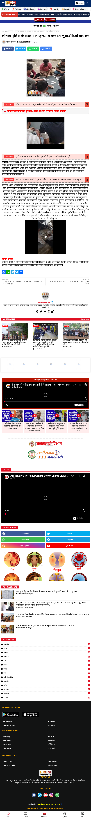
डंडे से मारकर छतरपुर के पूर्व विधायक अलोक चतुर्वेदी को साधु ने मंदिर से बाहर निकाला (45, 626)
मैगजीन (51, 737)
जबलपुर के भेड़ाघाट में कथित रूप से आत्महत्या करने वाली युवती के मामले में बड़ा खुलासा (46, 591)
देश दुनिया (7, 748)
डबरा (46, 665)
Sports (67, 9)
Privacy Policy (10, 765)
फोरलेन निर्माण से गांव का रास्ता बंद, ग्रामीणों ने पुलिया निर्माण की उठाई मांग (78, 427)
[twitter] (41, 311)
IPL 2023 (7, 740)
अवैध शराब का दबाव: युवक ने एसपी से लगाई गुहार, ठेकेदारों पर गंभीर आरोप (46, 104)
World (6, 9)
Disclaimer (52, 765)
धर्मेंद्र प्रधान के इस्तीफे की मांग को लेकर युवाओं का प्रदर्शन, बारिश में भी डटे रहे (76, 342)
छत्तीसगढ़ (47, 657)
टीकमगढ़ (46, 661)
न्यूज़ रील (65, 816)
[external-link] (52, 311)
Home (4, 31)
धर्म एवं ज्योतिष (46, 677)
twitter (69, 533)
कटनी (46, 648)
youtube (69, 546)
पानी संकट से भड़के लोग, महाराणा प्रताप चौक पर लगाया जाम (12, 425)
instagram (24, 546)
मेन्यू (82, 816)
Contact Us (52, 761)
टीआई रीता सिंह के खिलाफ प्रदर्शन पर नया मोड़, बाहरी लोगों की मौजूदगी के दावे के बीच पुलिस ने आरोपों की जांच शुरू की (45, 343)
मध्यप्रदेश (47, 681)
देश (47, 673)
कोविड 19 (51, 744)
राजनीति (46, 689)
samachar (52, 725)
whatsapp (25, 540)
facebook (25, 533)
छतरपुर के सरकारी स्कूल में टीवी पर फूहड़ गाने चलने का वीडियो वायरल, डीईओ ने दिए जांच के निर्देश (14, 342)
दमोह (46, 669)
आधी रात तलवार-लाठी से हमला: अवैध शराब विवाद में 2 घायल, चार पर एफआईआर (48, 179)
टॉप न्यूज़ (7, 737)
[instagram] (49, 311)
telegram (69, 540)
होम (8, 816)
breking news (9, 725)
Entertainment (81, 9)
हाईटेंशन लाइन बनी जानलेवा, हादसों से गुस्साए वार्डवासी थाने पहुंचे (42, 156)
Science (43, 9)
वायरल (47, 698)
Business (30, 9)
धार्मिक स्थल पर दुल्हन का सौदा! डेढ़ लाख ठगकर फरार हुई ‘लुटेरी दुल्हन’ (57, 425)
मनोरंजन (7, 744)
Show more (85, 319)
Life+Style (8, 721)
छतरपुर (10, 31)
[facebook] (37, 311)
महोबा (46, 685)
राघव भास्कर (44, 302)
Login (80, 3)
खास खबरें (51, 748)
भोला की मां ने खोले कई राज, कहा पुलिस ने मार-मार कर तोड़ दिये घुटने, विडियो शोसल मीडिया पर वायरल (52, 614)
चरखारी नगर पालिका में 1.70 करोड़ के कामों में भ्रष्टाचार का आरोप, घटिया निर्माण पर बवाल (34, 427)
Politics (18, 9)
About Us (7, 761)
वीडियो (25, 816)
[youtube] (45, 311)
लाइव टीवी (44, 816)
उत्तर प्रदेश (47, 644)
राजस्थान (46, 693)
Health (55, 9)
